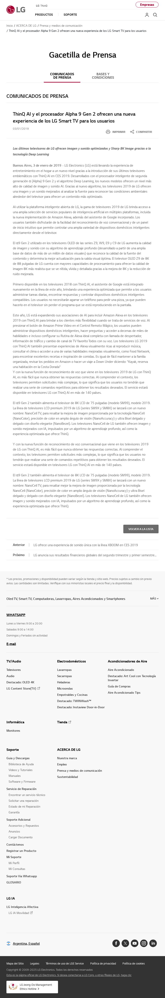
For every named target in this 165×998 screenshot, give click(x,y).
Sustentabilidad (67, 777)
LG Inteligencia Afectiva (22, 907)
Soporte (12, 749)
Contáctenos (15, 844)
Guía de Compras (119, 686)
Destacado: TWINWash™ (74, 701)
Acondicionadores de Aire (127, 661)
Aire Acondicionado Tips (124, 692)
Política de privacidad (103, 963)
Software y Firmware (22, 781)
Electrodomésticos (71, 661)
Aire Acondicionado (121, 670)
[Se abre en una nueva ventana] (116, 943)
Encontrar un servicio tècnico (27, 795)
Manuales (15, 776)
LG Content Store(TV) (21, 688)
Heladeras (63, 682)
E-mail (11, 644)
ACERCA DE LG (68, 749)
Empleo (62, 764)
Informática (15, 722)
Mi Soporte (13, 857)
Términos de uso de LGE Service (65, 963)
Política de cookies (133, 963)
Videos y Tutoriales (20, 770)
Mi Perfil (14, 863)
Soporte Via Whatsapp (21, 876)
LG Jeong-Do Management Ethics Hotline (36, 987)
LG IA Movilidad (19, 913)
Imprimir (118, 132)
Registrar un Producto (21, 851)
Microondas (65, 688)
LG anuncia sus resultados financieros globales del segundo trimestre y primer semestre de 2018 (94, 555)
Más (153, 598)
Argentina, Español (26, 943)
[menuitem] (115, 132)
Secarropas (64, 676)
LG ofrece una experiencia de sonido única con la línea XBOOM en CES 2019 (86, 545)
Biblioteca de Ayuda (21, 764)
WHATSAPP (15, 615)
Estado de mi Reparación (24, 806)
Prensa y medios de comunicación (79, 770)
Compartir (144, 132)
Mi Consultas (17, 869)
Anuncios (14, 831)
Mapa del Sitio (15, 963)
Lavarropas (64, 670)
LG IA (10, 898)
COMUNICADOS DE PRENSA (62, 76)
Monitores (13, 730)
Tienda (62, 722)
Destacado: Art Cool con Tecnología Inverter (132, 678)
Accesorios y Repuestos (24, 825)
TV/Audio (13, 661)
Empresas (147, 4)
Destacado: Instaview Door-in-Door (81, 707)
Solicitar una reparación (23, 801)
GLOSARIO (13, 882)
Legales (34, 963)
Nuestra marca (67, 758)
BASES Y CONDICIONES (103, 76)
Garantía (14, 812)
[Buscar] (155, 14)
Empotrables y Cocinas (72, 695)
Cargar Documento (21, 837)
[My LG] (147, 14)
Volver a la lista (140, 529)
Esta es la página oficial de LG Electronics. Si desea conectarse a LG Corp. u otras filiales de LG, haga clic (68, 975)
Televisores (13, 670)
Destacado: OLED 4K (20, 682)
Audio (10, 676)
